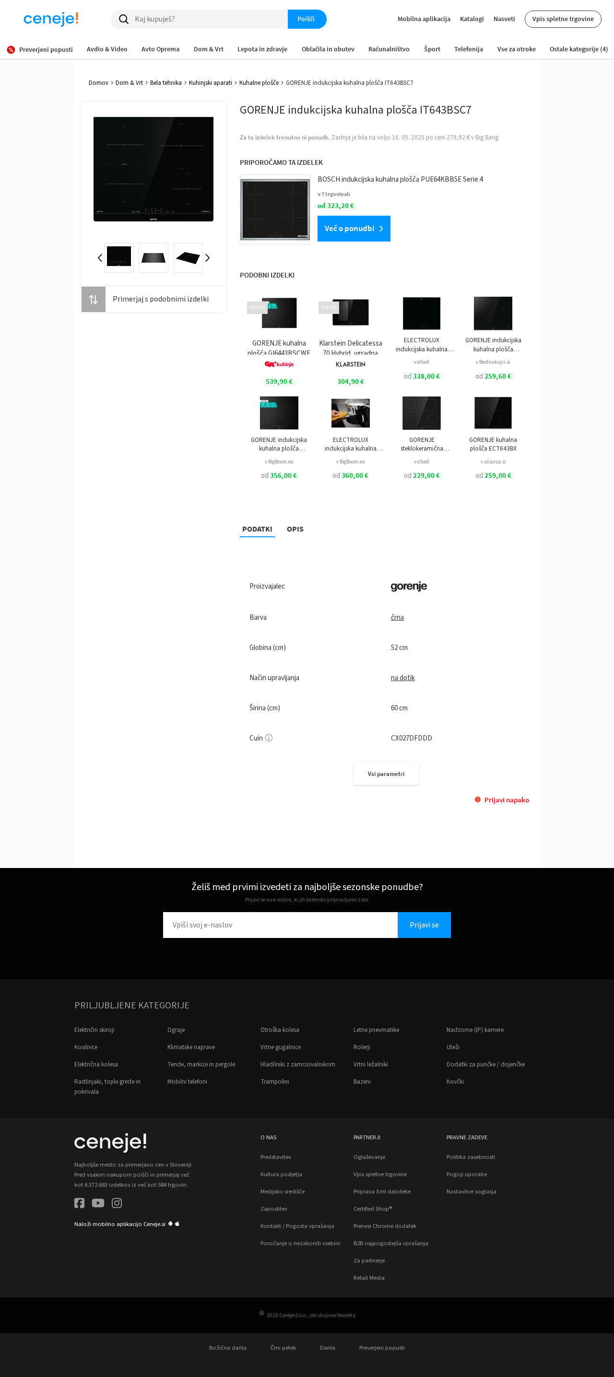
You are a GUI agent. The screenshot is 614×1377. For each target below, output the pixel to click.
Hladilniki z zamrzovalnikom (297, 1064)
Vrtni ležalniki (371, 1064)
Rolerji (362, 1047)
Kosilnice (85, 1047)
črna (397, 618)
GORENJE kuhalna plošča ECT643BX (493, 444)
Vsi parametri (386, 774)
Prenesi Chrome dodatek (385, 1226)
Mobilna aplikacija (424, 18)
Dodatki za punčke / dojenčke (486, 1064)
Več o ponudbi (349, 228)
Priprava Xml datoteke (382, 1191)
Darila (327, 1347)
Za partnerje (369, 1260)
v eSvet (421, 362)
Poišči (306, 18)
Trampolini (274, 1081)
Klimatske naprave (191, 1047)
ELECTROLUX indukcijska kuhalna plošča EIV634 (351, 444)
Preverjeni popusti (382, 1347)
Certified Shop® (373, 1208)
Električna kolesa (96, 1064)
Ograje (176, 1030)
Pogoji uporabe (467, 1174)
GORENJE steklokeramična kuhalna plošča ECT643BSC (422, 444)
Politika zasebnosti (471, 1157)
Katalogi (472, 18)
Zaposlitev (273, 1208)
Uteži (453, 1047)
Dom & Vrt (129, 83)
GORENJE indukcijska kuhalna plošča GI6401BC (493, 345)
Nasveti (504, 18)
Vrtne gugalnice (280, 1047)
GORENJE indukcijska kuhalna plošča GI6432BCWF (279, 444)
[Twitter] (98, 1204)
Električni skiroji (94, 1030)
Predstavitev (275, 1157)
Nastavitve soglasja (471, 1191)
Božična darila (228, 1347)
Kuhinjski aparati (210, 83)
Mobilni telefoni (187, 1081)
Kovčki (455, 1081)
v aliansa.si (493, 461)
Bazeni (362, 1081)
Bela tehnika (166, 83)
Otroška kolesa (279, 1030)
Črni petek (283, 1347)
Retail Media (369, 1277)
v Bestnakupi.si (493, 362)
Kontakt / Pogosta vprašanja (297, 1226)
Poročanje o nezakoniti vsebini (300, 1243)
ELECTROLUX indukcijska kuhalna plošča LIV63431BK (422, 345)
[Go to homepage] (50, 19)
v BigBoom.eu (279, 461)
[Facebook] (79, 1204)
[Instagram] (117, 1204)
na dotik (403, 678)
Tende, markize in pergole (201, 1064)
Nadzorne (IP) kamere (475, 1030)
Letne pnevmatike (376, 1030)
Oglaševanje (369, 1157)
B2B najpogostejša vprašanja (391, 1243)
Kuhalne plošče (259, 83)
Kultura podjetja (281, 1174)
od (422, 376)
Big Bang (486, 137)
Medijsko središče (282, 1191)
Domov (98, 83)
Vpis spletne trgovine (563, 18)
